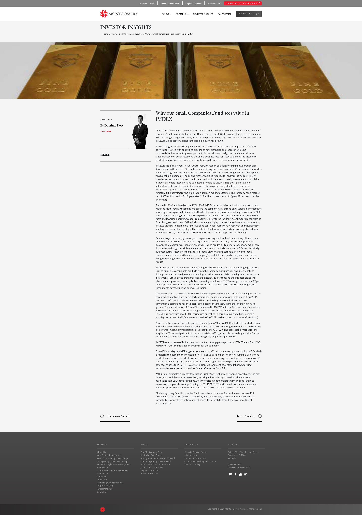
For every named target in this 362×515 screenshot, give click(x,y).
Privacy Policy (190, 455)
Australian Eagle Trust (151, 455)
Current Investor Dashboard (241, 3)
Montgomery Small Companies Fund (158, 458)
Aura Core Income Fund (152, 467)
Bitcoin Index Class (149, 473)
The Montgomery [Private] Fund (156, 461)
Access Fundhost (214, 3)
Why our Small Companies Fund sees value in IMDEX (169, 34)
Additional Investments (170, 3)
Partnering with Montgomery (110, 482)
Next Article (245, 416)
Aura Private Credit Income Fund (156, 464)
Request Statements (193, 3)
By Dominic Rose (111, 125)
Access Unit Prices (147, 3)
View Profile (105, 131)
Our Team (101, 476)
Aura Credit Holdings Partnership (112, 458)
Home (105, 34)
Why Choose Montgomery (109, 455)
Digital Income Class (150, 470)
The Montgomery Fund (151, 452)
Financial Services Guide (195, 452)
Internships (102, 479)
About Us (181, 14)
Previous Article (119, 416)
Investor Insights (203, 14)
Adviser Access (246, 14)
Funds (165, 14)
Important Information (195, 458)
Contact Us (224, 14)
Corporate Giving (105, 485)
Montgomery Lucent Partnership (112, 461)
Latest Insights (135, 34)
